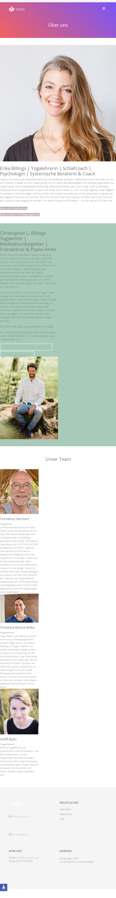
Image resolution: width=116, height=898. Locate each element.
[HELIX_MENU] (104, 8)
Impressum (65, 809)
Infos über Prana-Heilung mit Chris (26, 347)
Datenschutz (66, 814)
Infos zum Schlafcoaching (14, 208)
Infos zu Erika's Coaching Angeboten (20, 214)
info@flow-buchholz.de (27, 857)
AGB (62, 818)
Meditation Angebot (17, 354)
